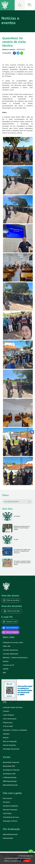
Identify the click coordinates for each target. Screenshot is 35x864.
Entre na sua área (12, 600)
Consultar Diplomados (10, 654)
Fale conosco (7, 798)
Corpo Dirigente (8, 715)
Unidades (6, 734)
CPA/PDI (5, 669)
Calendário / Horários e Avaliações (15, 730)
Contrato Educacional (10, 650)
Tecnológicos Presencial (11, 770)
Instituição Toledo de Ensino (12, 707)
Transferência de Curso (11, 817)
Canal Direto (7, 813)
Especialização (8, 838)
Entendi (27, 861)
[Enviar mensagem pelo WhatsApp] (31, 852)
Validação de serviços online (13, 642)
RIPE (4, 673)
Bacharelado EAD (9, 766)
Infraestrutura (7, 722)
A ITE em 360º (8, 726)
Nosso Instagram (12, 632)
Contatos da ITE (8, 665)
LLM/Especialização (9, 777)
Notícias (6, 738)
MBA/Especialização (10, 781)
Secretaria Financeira (10, 810)
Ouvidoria (6, 802)
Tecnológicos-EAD (9, 774)
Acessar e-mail (11, 622)
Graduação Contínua (10, 821)
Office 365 (6, 646)
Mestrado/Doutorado (10, 785)
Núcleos (5, 661)
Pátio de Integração (10, 741)
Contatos (6, 711)
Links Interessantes (9, 719)
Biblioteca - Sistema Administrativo (15, 658)
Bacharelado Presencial (11, 762)
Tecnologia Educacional (11, 749)
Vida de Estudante (9, 745)
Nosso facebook (12, 628)
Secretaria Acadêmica (10, 806)
